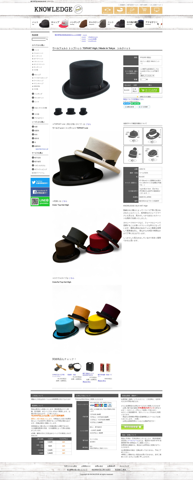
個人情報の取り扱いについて (77, 470)
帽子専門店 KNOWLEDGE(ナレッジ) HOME (68, 35)
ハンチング (75, 23)
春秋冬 (36, 138)
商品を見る (87, 382)
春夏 (36, 127)
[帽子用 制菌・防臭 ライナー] (105, 371)
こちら (88, 124)
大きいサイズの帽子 (39, 109)
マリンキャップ (38, 83)
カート (144, 12)
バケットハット (38, 61)
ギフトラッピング (40, 169)
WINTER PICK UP (42, 149)
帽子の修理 (143, 5)
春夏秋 (36, 130)
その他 (36, 70)
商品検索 (35, 35)
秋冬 (36, 134)
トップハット (92, 41)
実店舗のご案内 (120, 470)
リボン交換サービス (155, 5)
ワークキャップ (38, 80)
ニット (111, 23)
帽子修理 (37, 161)
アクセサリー (152, 23)
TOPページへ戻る (70, 466)
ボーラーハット (38, 58)
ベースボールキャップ (40, 78)
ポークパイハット (39, 64)
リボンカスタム (39, 165)
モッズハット (38, 67)
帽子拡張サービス (132, 5)
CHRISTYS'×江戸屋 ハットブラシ (59, 375)
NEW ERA (37, 86)
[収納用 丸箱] (75, 371)
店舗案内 (122, 5)
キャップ (55, 23)
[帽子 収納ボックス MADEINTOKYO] (90, 370)
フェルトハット (93, 37)
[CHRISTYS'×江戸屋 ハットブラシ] (59, 371)
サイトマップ (124, 466)
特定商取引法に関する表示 (101, 470)
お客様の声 (111, 466)
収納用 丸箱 (72, 374)
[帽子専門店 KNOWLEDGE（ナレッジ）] (58, 14)
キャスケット (95, 23)
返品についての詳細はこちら (133, 99)
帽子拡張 (37, 158)
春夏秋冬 (37, 146)
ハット (35, 23)
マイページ (156, 12)
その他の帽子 (133, 23)
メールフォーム (132, 440)
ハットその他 (92, 39)
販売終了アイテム (38, 173)
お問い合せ (99, 466)
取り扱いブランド (132, 12)
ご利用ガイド (86, 466)
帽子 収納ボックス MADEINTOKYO (89, 374)
